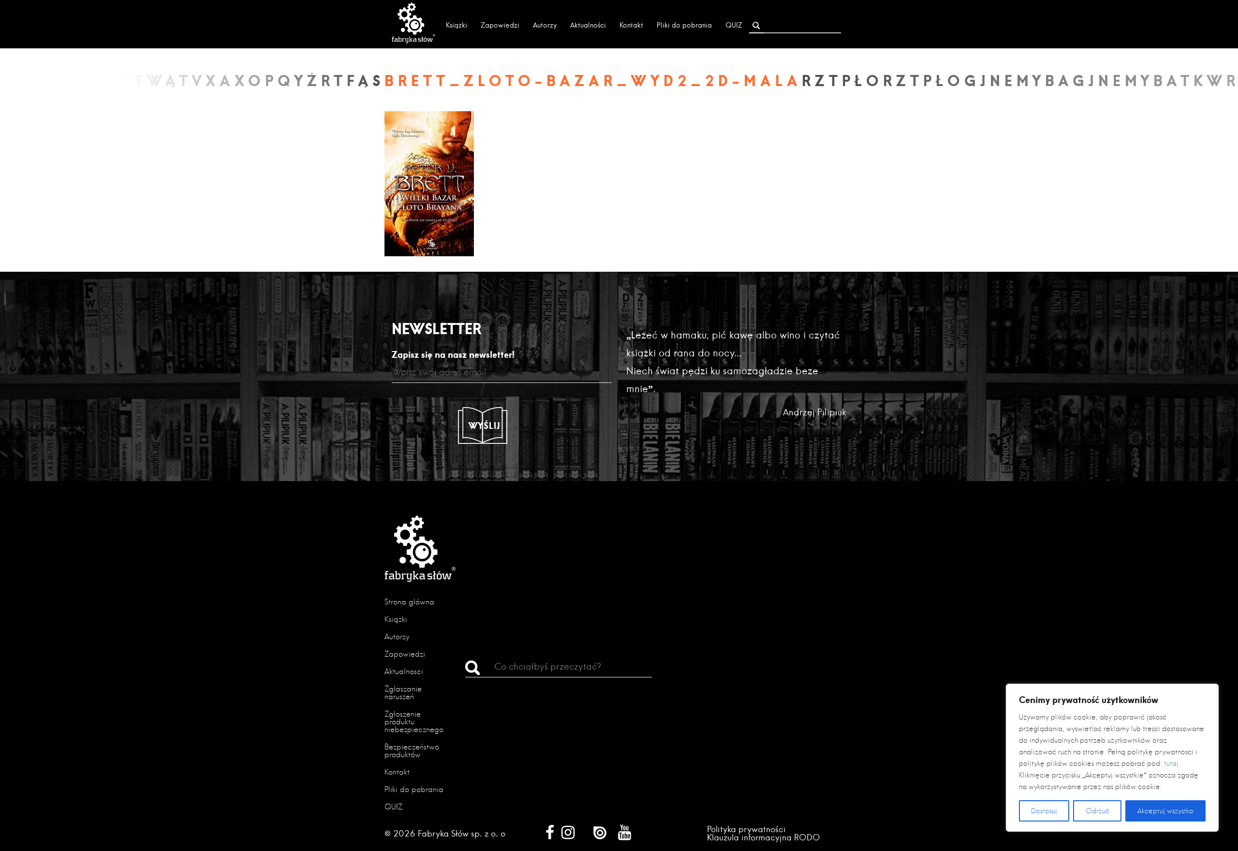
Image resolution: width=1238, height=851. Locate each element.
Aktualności (588, 25)
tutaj (1171, 763)
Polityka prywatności (746, 829)
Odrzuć (1097, 811)
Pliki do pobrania (684, 25)
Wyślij (485, 425)
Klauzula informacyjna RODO (763, 837)
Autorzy (545, 25)
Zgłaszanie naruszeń (403, 692)
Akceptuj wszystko (1165, 811)
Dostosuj (1044, 811)
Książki (456, 25)
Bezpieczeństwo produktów (411, 750)
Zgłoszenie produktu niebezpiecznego (413, 721)
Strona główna (409, 601)
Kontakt (631, 25)
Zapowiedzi (500, 25)
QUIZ (733, 25)
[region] (1112, 758)
